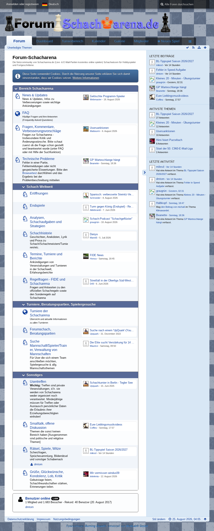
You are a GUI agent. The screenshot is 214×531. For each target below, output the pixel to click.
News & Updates (34, 95)
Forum (19, 41)
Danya (94, 234)
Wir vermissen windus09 (104, 472)
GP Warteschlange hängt (105, 159)
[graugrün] (152, 192)
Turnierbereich (72, 41)
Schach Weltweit (40, 186)
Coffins (93, 428)
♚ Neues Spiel (168, 41)
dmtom (38, 464)
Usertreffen (38, 381)
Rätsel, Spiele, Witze (45, 448)
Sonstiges (35, 375)
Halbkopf (161, 203)
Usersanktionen (99, 127)
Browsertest (29, 173)
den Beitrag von (173, 207)
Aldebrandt (95, 210)
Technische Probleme (38, 159)
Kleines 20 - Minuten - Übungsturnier (178, 78)
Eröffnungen (39, 193)
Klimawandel (162, 210)
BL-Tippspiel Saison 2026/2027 (108, 449)
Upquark (94, 334)
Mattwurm (95, 131)
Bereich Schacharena (36, 88)
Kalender (99, 41)
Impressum (43, 519)
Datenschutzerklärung (21, 519)
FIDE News (97, 255)
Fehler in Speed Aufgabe (171, 69)
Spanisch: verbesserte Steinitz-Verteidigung (116, 194)
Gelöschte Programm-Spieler (107, 96)
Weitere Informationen (86, 77)
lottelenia (94, 476)
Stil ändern (158, 519)
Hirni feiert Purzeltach (169, 140)
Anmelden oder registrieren (22, 4)
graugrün (94, 222)
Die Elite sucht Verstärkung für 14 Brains (114, 342)
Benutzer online (37, 498)
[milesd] (152, 168)
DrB (92, 283)
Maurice (94, 346)
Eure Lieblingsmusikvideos (106, 424)
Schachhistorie (41, 233)
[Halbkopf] (152, 204)
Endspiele (37, 205)
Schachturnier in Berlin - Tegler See (111, 382)
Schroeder (95, 198)
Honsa (93, 258)
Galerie (119, 41)
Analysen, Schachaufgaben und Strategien (46, 222)
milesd (93, 453)
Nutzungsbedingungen (66, 519)
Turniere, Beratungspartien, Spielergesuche (61, 304)
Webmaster (96, 99)
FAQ (25, 113)
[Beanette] (152, 216)
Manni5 (93, 237)
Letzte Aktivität (162, 161)
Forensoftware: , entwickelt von (107, 526)
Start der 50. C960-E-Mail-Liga (174, 148)
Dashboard (44, 41)
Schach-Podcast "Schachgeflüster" (111, 218)
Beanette (94, 163)
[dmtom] (152, 180)
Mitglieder (141, 41)
